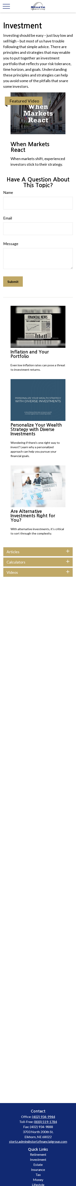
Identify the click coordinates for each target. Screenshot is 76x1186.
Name (8, 192)
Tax (38, 1175)
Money (38, 1180)
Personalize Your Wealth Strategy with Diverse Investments (36, 429)
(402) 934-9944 (43, 1117)
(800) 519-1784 (45, 1122)
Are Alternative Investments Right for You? (33, 515)
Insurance (38, 1170)
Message (10, 243)
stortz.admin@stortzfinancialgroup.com (38, 1141)
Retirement (38, 1154)
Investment (38, 1159)
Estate (38, 1164)
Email (7, 218)
